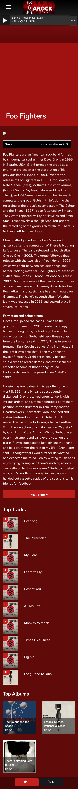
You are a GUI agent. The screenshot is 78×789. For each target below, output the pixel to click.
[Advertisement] (39, 65)
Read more (38, 494)
